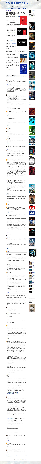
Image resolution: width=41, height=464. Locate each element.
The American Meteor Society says (10, 418)
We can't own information (33, 269)
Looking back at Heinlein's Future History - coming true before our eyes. (33, 273)
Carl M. (7, 138)
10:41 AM (8, 232)
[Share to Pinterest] (15, 75)
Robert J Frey (8, 84)
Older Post (26, 455)
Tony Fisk (8, 312)
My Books (12, 8)
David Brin (8, 234)
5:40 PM (8, 92)
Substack (24, 8)
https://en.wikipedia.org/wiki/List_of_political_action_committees (12, 392)
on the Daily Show (16, 16)
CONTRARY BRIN (17, 3)
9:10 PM (8, 136)
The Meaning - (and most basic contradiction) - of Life (33, 263)
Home (6, 8)
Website (9, 8)
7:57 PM (8, 125)
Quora (21, 8)
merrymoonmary (21, 459)
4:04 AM (8, 201)
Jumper (8, 127)
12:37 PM (8, 251)
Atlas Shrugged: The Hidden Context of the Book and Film (33, 282)
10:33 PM (8, 157)
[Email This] (13, 75)
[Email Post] (12, 75)
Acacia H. (8, 149)
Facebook (16, 8)
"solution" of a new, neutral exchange (12, 56)
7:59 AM (8, 204)
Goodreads (30, 104)
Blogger (26, 459)
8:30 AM (8, 338)
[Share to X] (14, 75)
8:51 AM (8, 394)
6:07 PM (8, 292)
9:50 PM (8, 143)
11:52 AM (8, 248)
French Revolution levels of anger (13, 32)
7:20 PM (8, 115)
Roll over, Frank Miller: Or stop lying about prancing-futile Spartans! (33, 289)
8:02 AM (8, 212)
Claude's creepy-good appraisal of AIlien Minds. (33, 285)
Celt (7, 179)
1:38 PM (8, 440)
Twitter (19, 8)
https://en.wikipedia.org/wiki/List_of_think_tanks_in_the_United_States (13, 393)
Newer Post (7, 455)
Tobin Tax (10, 46)
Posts (30, 19)
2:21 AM (8, 314)
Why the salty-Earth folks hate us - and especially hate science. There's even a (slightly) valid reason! (32, 266)
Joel (7, 253)
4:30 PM (8, 447)
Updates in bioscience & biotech (33, 291)
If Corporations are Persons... (33, 278)
